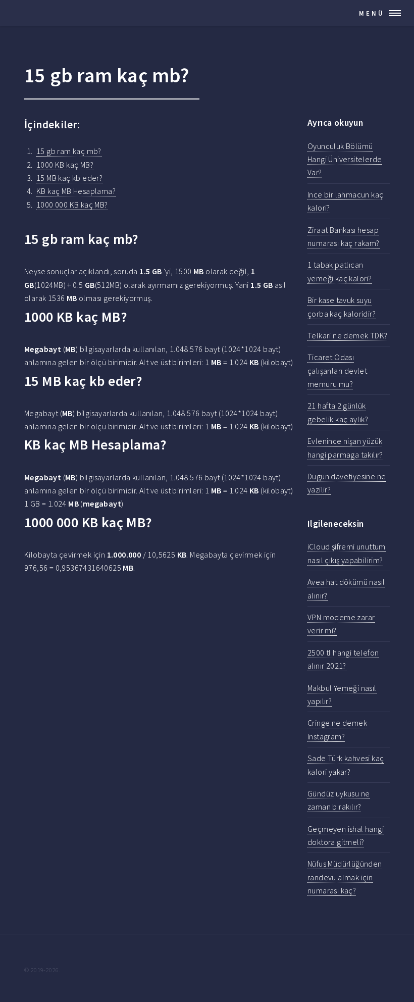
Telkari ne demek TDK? (347, 335)
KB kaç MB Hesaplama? (76, 191)
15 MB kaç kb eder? (69, 178)
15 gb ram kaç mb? (68, 151)
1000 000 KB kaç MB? (72, 204)
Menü (372, 13)
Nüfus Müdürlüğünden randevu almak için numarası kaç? (344, 877)
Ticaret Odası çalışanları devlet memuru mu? (337, 370)
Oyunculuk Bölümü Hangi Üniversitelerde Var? (344, 159)
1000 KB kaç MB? (64, 165)
